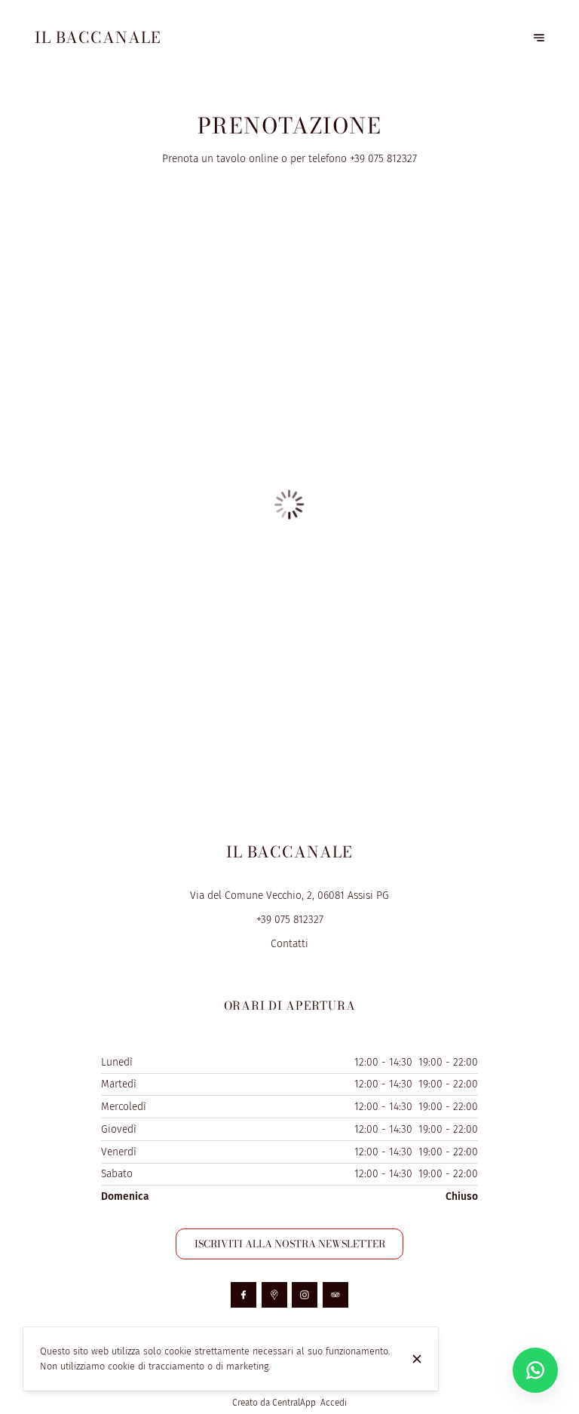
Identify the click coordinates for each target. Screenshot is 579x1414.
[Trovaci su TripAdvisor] (335, 1295)
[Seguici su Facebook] (243, 1295)
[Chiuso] (417, 1358)
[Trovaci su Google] (274, 1295)
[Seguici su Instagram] (304, 1295)
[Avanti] (539, 37)
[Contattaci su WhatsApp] (535, 1370)
